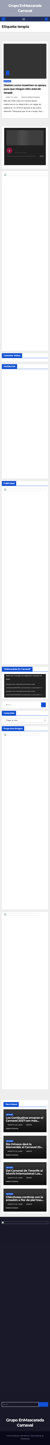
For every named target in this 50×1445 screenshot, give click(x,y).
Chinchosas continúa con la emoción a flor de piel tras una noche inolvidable (24, 1200)
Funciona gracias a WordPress (18, 1436)
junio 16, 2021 (11, 97)
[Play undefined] (9, 150)
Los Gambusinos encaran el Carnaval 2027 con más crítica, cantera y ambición (24, 1120)
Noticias (7, 81)
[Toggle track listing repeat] (8, 161)
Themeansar (25, 1439)
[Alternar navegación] (23, 19)
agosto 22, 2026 (15, 1125)
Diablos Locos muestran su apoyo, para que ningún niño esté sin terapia (25, 89)
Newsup (38, 1436)
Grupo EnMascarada (30, 97)
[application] (25, 685)
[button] (42, 19)
